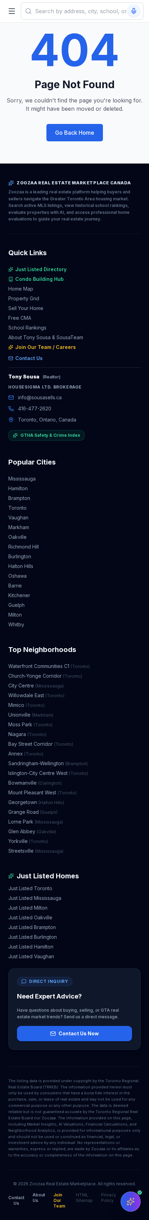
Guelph (16, 605)
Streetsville (35, 851)
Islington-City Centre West (48, 773)
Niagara (27, 734)
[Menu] (12, 11)
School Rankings (27, 328)
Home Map (20, 289)
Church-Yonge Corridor (45, 676)
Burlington (19, 556)
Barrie (15, 585)
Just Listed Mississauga (34, 898)
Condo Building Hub (39, 279)
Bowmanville (35, 783)
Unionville (30, 715)
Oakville (17, 537)
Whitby (16, 624)
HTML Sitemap (84, 1197)
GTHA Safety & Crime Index (50, 435)
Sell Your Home (25, 308)
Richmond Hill (23, 547)
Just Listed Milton (27, 908)
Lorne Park (35, 822)
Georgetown (36, 802)
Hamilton (18, 488)
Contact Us (29, 358)
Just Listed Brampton (32, 927)
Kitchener (19, 595)
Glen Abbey (32, 831)
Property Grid (23, 298)
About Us (39, 1197)
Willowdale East (36, 695)
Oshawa (17, 576)
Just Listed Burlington (32, 937)
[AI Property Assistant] (131, 1202)
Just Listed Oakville (30, 917)
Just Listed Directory (41, 269)
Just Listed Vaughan (31, 956)
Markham (18, 527)
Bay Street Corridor (40, 744)
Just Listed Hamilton (30, 947)
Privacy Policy (108, 1197)
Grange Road (33, 812)
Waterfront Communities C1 (49, 666)
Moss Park (30, 724)
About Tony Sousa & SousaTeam (45, 337)
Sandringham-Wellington (48, 763)
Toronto (17, 508)
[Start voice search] (134, 11)
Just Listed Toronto (30, 888)
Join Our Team (59, 1200)
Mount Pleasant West (42, 792)
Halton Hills (20, 566)
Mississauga (22, 479)
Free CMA (19, 318)
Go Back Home (74, 132)
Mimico (26, 705)
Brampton (19, 498)
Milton (15, 615)
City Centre (36, 685)
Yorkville (28, 841)
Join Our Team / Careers (45, 347)
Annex (25, 754)
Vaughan (18, 517)
